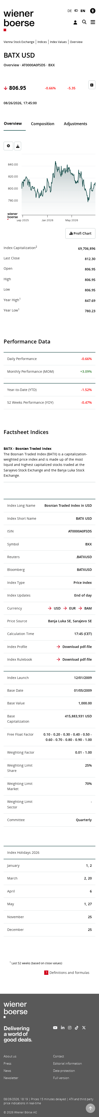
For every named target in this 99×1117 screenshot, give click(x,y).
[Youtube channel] (55, 1027)
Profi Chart (82, 233)
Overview (13, 123)
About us (10, 1056)
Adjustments (75, 123)
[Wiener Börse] (19, 20)
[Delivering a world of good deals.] (18, 1035)
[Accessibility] (92, 11)
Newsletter (11, 1078)
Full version (61, 1078)
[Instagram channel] (69, 1027)
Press (7, 1063)
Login (76, 22)
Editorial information (67, 1063)
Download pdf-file (77, 646)
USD (57, 608)
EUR (72, 608)
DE (70, 10)
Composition (42, 123)
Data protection (64, 1070)
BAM (88, 608)
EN (82, 10)
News (7, 1070)
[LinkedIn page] (62, 1027)
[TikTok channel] (76, 1027)
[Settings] (8, 146)
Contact (58, 1056)
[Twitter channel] (84, 1027)
